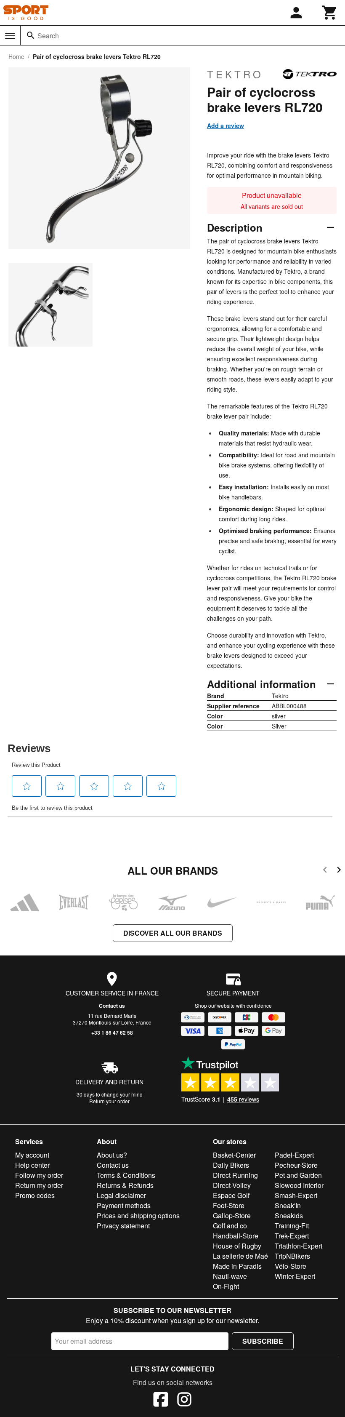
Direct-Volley (232, 1185)
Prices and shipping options (138, 1215)
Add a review (225, 125)
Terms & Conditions (126, 1175)
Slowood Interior (299, 1185)
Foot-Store (228, 1205)
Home (16, 56)
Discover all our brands (172, 933)
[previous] (325, 871)
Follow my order (39, 1175)
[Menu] (10, 36)
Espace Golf (231, 1195)
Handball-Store (235, 1236)
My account (32, 1155)
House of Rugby (237, 1246)
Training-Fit (292, 1225)
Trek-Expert (292, 1236)
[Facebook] (160, 1400)
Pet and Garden (298, 1175)
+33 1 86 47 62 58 (112, 1032)
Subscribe (262, 1341)
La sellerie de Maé (240, 1256)
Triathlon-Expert (298, 1246)
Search (48, 35)
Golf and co (230, 1225)
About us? (112, 1155)
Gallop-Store (232, 1215)
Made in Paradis (237, 1266)
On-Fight (226, 1286)
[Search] (31, 35)
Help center (32, 1165)
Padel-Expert (294, 1155)
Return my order (39, 1185)
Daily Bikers (231, 1165)
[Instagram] (184, 1400)
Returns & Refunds (125, 1185)
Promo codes (35, 1195)
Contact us (112, 1005)
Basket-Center (234, 1155)
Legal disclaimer (121, 1195)
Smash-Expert (296, 1195)
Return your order (109, 1101)
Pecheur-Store (296, 1165)
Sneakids (289, 1215)
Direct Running (235, 1175)
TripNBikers (292, 1256)
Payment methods (124, 1205)
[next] (339, 871)
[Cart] (329, 12)
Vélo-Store (290, 1266)
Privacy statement (123, 1225)
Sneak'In (288, 1205)
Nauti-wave (230, 1276)
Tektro (235, 74)
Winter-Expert (295, 1276)
